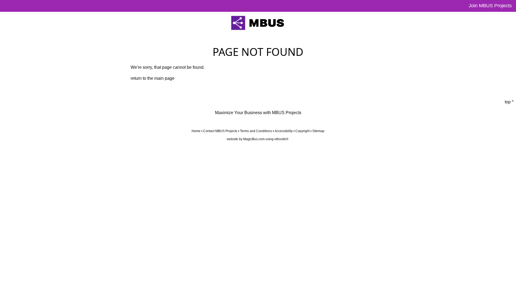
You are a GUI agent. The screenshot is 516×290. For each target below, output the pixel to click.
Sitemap (318, 131)
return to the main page (152, 78)
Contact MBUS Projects (220, 131)
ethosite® (281, 139)
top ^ (509, 102)
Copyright (302, 131)
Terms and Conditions (256, 131)
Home (196, 131)
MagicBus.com (254, 139)
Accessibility (284, 131)
